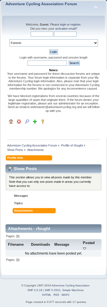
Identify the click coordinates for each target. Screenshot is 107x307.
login (63, 24)
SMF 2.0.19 (34, 290)
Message (61, 244)
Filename (16, 244)
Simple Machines (73, 290)
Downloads (40, 244)
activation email (65, 28)
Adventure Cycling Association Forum (41, 4)
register (75, 24)
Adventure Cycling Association (71, 285)
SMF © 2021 (53, 290)
